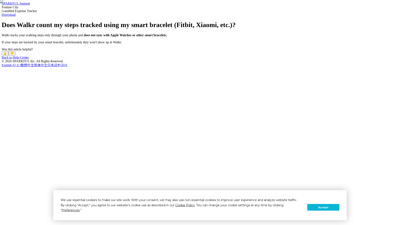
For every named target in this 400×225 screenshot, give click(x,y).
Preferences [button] (71, 210)
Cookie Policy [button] (185, 205)
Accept (323, 207)
